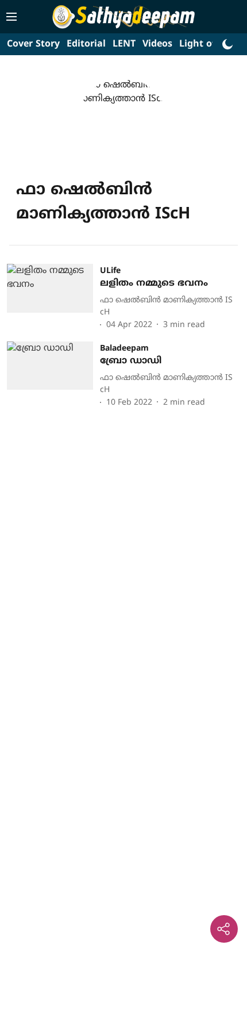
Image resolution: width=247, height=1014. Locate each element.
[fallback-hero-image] (53, 298)
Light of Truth (211, 44)
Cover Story (33, 44)
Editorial (86, 44)
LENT (124, 44)
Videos (157, 44)
